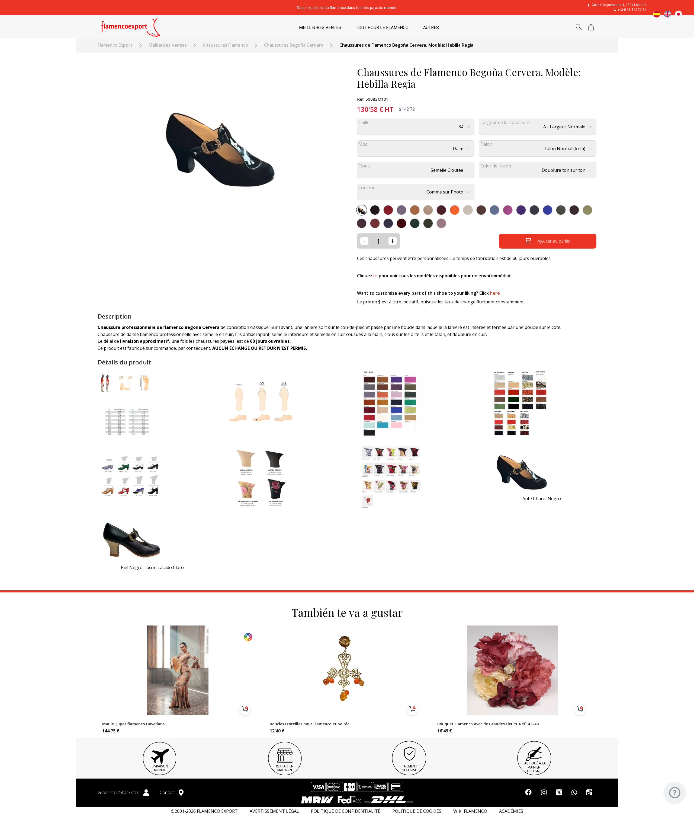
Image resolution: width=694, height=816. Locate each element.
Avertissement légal (274, 811)
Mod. (363, 144)
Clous (364, 166)
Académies (511, 811)
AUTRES (431, 27)
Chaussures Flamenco (225, 45)
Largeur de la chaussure (505, 122)
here (495, 293)
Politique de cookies (416, 811)
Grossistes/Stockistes (119, 792)
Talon (486, 144)
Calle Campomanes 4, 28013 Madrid (619, 5)
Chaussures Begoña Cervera (293, 45)
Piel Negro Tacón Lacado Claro (152, 567)
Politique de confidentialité (345, 811)
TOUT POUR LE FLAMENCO (382, 27)
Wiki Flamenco (470, 811)
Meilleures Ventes (168, 45)
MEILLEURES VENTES (320, 27)
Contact (168, 792)
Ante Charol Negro (541, 498)
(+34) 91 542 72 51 (632, 10)
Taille (364, 122)
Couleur (366, 187)
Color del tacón (495, 166)
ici (375, 276)
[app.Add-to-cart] (244, 709)
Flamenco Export (115, 45)
